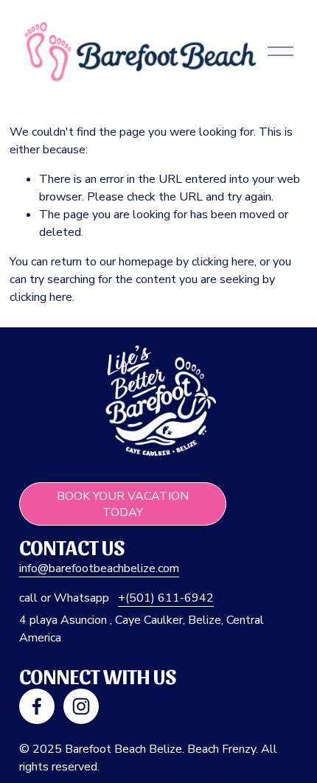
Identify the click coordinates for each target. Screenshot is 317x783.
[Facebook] (37, 706)
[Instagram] (81, 706)
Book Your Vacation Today (123, 504)
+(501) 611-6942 (166, 598)
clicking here (223, 262)
